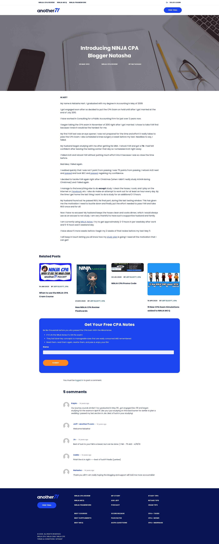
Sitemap (59, 539)
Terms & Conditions (46, 539)
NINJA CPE (61, 536)
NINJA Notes (86, 221)
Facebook (77, 191)
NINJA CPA (41, 536)
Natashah (136, 64)
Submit (55, 363)
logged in (79, 380)
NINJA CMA (51, 536)
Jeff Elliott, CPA (61, 286)
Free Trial (172, 10)
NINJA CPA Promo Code (123, 283)
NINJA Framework (77, 2)
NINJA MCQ (62, 2)
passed (68, 173)
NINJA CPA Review (47, 2)
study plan (112, 237)
